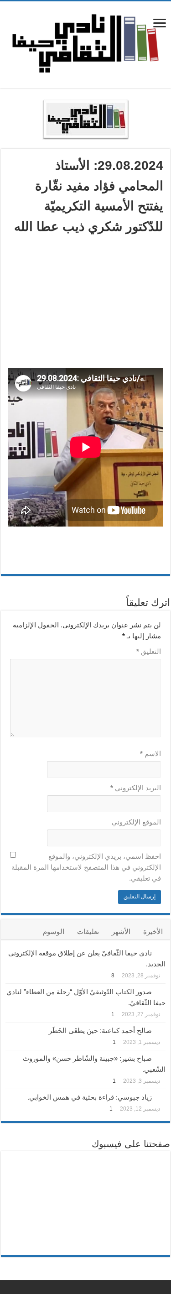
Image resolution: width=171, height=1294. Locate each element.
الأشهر (121, 931)
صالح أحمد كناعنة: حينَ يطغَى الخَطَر (100, 1030)
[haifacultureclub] (85, 43)
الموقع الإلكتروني (136, 822)
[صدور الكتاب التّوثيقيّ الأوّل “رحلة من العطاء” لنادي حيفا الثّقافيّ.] (161, 991)
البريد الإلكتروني (135, 788)
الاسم (150, 753)
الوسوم (53, 931)
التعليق (148, 651)
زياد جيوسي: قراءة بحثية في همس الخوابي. (89, 1097)
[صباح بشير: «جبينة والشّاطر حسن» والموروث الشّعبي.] (161, 1057)
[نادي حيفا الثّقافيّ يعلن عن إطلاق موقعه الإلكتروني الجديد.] (161, 952)
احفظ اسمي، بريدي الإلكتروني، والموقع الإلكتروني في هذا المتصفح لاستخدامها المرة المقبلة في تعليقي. (86, 867)
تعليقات (88, 931)
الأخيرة (153, 931)
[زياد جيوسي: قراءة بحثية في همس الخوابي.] (161, 1096)
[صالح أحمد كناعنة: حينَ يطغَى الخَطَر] (161, 1029)
